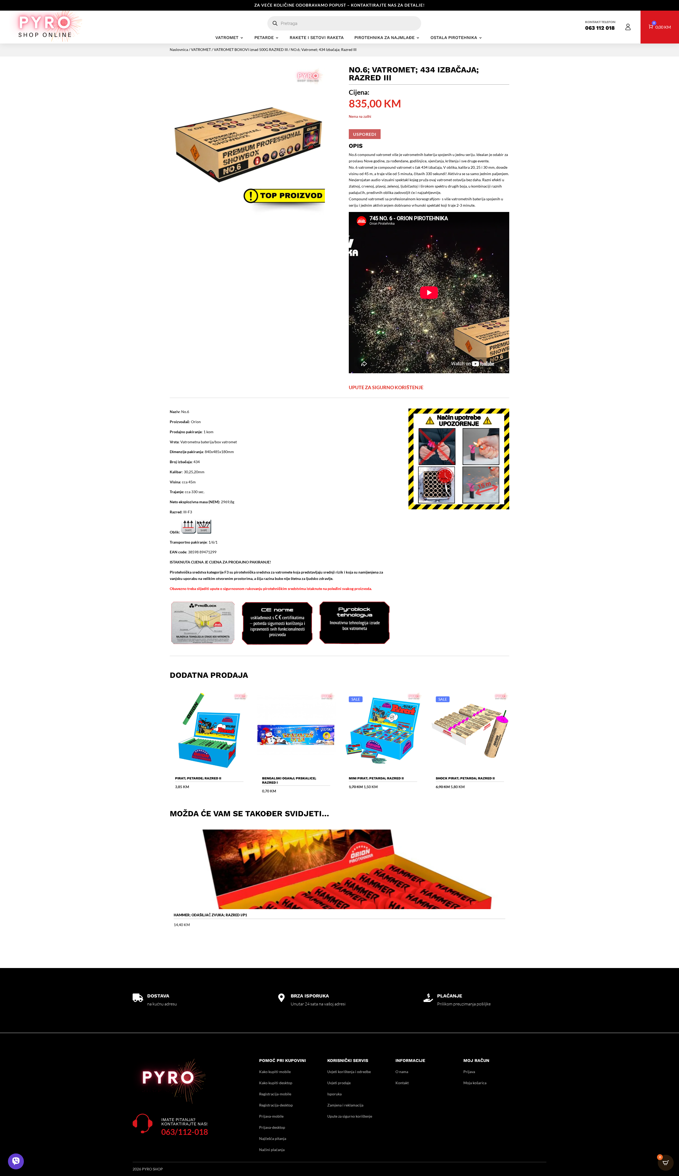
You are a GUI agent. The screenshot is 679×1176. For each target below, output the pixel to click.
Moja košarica (474, 1082)
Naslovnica (179, 49)
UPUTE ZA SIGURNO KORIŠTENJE (386, 387)
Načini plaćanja (272, 1149)
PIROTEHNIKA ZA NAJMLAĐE (384, 38)
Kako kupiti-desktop (275, 1082)
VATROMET (226, 38)
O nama (401, 1071)
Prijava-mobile (271, 1116)
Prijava (469, 1071)
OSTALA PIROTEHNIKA (453, 38)
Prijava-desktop (272, 1127)
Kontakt (402, 1082)
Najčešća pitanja (272, 1138)
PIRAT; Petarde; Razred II (198, 778)
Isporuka (334, 1094)
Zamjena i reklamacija (345, 1105)
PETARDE (264, 38)
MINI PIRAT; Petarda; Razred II (376, 778)
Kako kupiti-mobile (275, 1071)
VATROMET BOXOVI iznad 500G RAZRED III (251, 49)
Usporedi (364, 134)
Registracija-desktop (276, 1105)
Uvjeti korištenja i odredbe (349, 1071)
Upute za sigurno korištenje (349, 1116)
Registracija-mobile (275, 1094)
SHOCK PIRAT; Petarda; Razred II (465, 778)
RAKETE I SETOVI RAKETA (317, 38)
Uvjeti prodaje (339, 1082)
